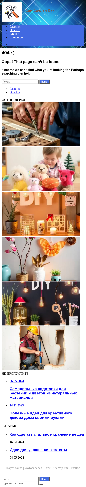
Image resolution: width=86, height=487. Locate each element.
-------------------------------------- (43, 464)
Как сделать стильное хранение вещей (47, 434)
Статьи (14, 33)
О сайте (15, 30)
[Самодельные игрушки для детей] (43, 169)
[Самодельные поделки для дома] (43, 259)
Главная (15, 26)
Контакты (16, 37)
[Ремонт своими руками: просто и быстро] (43, 124)
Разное (75, 468)
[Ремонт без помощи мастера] (43, 348)
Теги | (48, 468)
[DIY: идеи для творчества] (43, 303)
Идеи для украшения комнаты (38, 450)
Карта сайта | (15, 468)
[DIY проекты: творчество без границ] (43, 214)
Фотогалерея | (34, 468)
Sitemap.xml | (62, 468)
